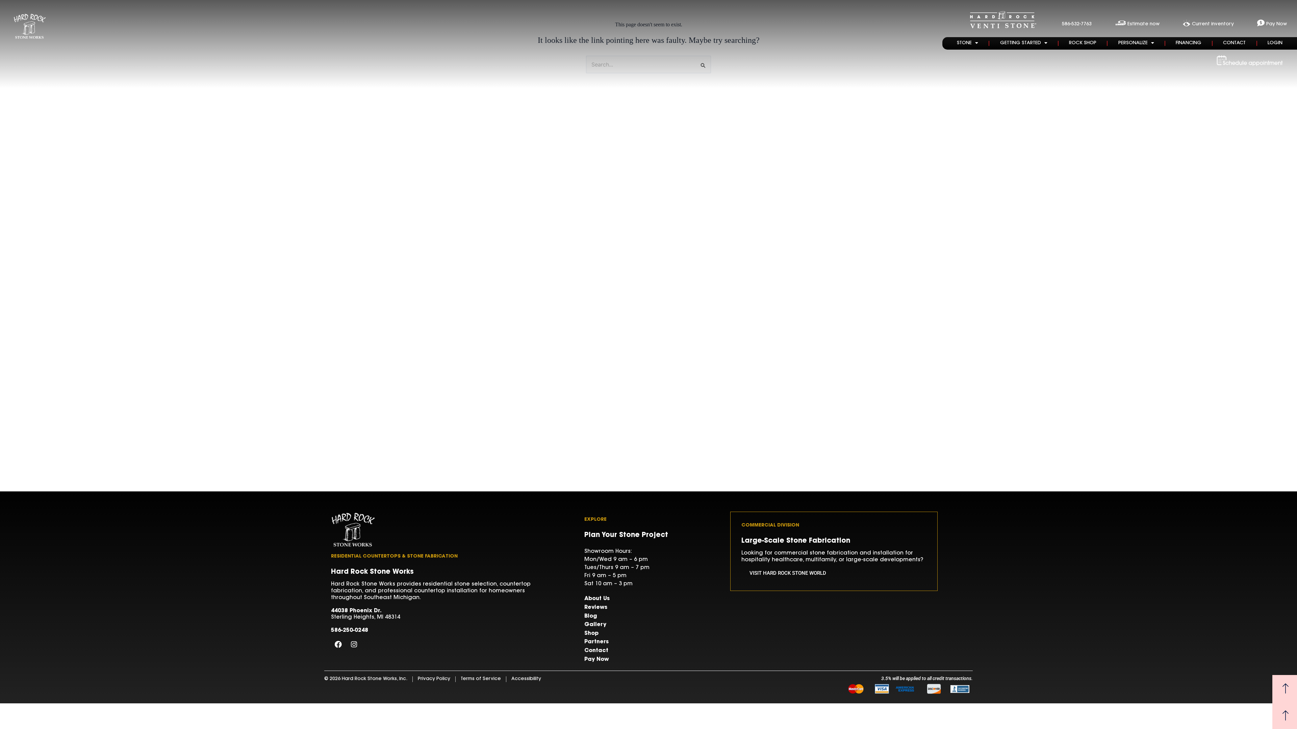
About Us (597, 598)
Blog (590, 616)
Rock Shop (1082, 43)
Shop (591, 633)
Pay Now (596, 659)
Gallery (595, 624)
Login (1275, 43)
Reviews (595, 607)
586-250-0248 (349, 630)
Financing (1188, 43)
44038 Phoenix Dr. (356, 611)
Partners (596, 642)
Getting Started (1020, 43)
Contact (1234, 43)
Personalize (1133, 43)
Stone (964, 43)
